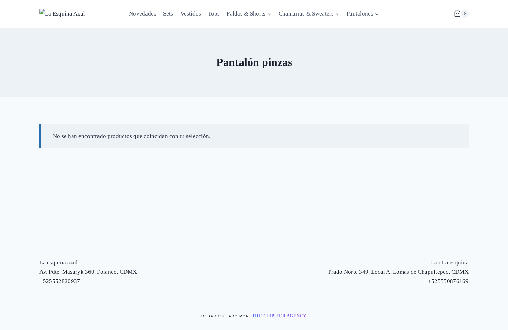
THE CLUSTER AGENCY (279, 315)
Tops (214, 13)
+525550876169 (448, 281)
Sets (168, 13)
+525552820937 (59, 281)
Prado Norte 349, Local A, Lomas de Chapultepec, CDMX (398, 272)
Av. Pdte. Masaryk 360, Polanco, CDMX (88, 272)
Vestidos (190, 13)
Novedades (142, 13)
